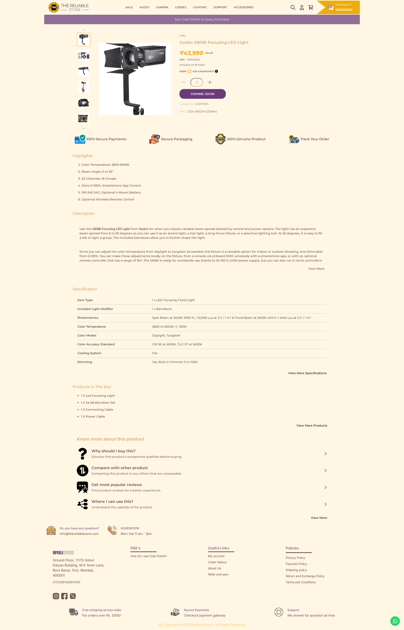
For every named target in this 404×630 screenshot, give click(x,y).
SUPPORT (220, 7)
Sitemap (291, 588)
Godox (182, 35)
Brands (290, 594)
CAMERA (162, 7)
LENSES (180, 7)
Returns (213, 580)
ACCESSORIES (244, 7)
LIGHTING (200, 7)
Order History (217, 562)
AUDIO (144, 7)
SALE (129, 7)
